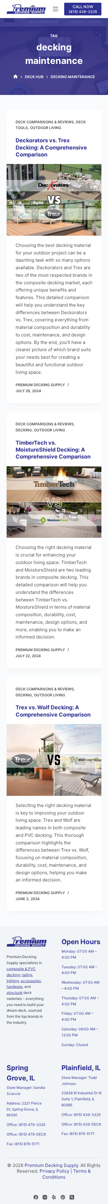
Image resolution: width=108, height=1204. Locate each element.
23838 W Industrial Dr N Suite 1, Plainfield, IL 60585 (81, 1099)
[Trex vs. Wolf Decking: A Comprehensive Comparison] (54, 760)
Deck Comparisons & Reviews (45, 122)
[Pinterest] (63, 1197)
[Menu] (55, 9)
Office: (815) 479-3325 (26, 1124)
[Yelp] (54, 1197)
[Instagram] (45, 1197)
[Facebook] (36, 1197)
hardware (14, 986)
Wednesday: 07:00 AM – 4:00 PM (81, 985)
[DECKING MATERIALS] (15, 76)
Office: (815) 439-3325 (81, 1114)
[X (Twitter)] (72, 1197)
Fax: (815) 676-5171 (23, 1144)
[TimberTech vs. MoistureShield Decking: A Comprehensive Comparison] (54, 502)
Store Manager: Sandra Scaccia (26, 1090)
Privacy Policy (54, 1171)
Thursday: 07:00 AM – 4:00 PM (80, 1001)
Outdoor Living (45, 127)
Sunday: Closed (75, 1044)
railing (27, 974)
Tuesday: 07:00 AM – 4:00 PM (79, 970)
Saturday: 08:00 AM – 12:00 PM (80, 1032)
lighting (13, 981)
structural (14, 992)
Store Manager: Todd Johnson (79, 1080)
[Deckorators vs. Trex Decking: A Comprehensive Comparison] (54, 200)
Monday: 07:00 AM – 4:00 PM (79, 954)
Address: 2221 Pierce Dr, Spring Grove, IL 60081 (24, 1109)
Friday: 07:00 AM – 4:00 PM (77, 1016)
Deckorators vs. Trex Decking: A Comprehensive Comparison (51, 147)
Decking (24, 430)
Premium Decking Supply (51, 1165)
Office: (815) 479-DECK (26, 1134)
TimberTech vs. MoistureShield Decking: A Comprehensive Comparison (53, 450)
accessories (31, 981)
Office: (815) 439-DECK (81, 1124)
